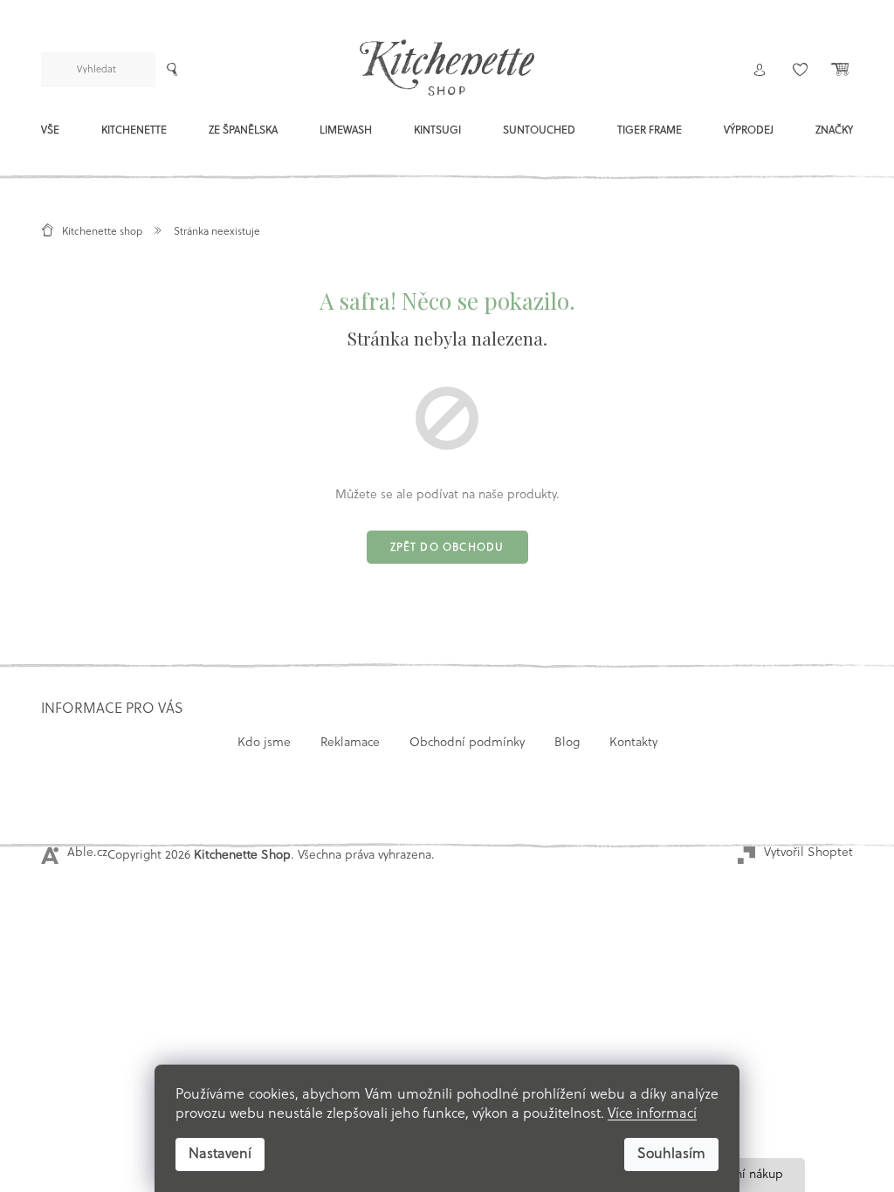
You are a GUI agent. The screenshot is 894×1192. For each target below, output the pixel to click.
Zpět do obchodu (447, 548)
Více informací (652, 1114)
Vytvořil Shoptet (808, 853)
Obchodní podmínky (467, 743)
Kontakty (633, 743)
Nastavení (220, 1154)
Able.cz (87, 853)
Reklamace (350, 743)
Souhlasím (671, 1154)
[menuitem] (50, 135)
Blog (567, 743)
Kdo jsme (264, 743)
